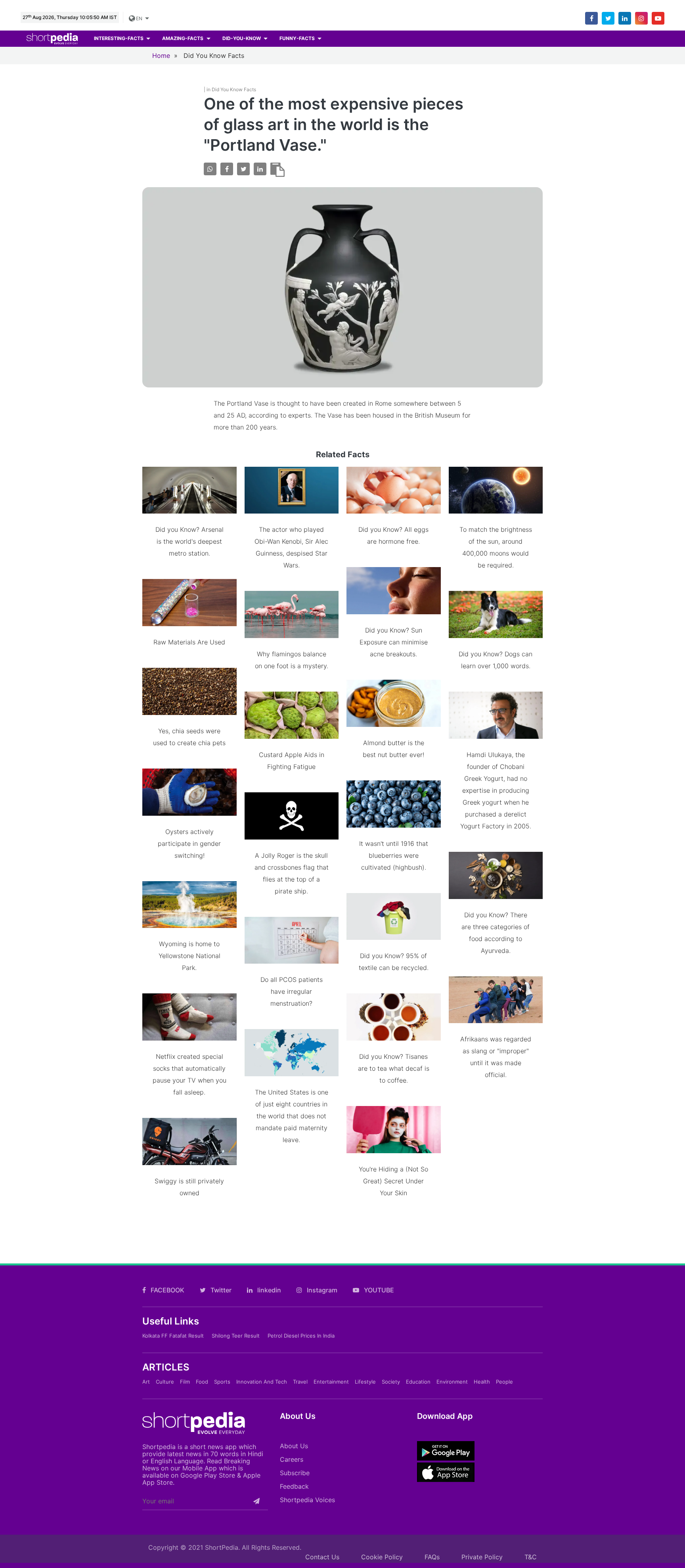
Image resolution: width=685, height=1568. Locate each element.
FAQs (432, 1557)
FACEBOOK (166, 1290)
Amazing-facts (183, 38)
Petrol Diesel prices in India (301, 1335)
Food (202, 1381)
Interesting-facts (119, 38)
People (504, 1381)
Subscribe (295, 1473)
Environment (452, 1381)
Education (418, 1381)
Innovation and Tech (261, 1381)
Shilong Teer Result (236, 1335)
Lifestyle (365, 1381)
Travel (300, 1381)
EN (138, 18)
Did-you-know (242, 38)
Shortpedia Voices (307, 1500)
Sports (222, 1381)
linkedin (268, 1290)
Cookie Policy (382, 1557)
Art (146, 1381)
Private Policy (482, 1557)
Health (482, 1381)
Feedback (294, 1486)
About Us (294, 1446)
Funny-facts (297, 38)
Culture (165, 1381)
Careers (291, 1459)
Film (185, 1381)
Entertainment (331, 1381)
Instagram (321, 1290)
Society (391, 1381)
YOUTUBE (378, 1290)
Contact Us (322, 1557)
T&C (530, 1557)
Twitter (220, 1290)
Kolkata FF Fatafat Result (173, 1335)
